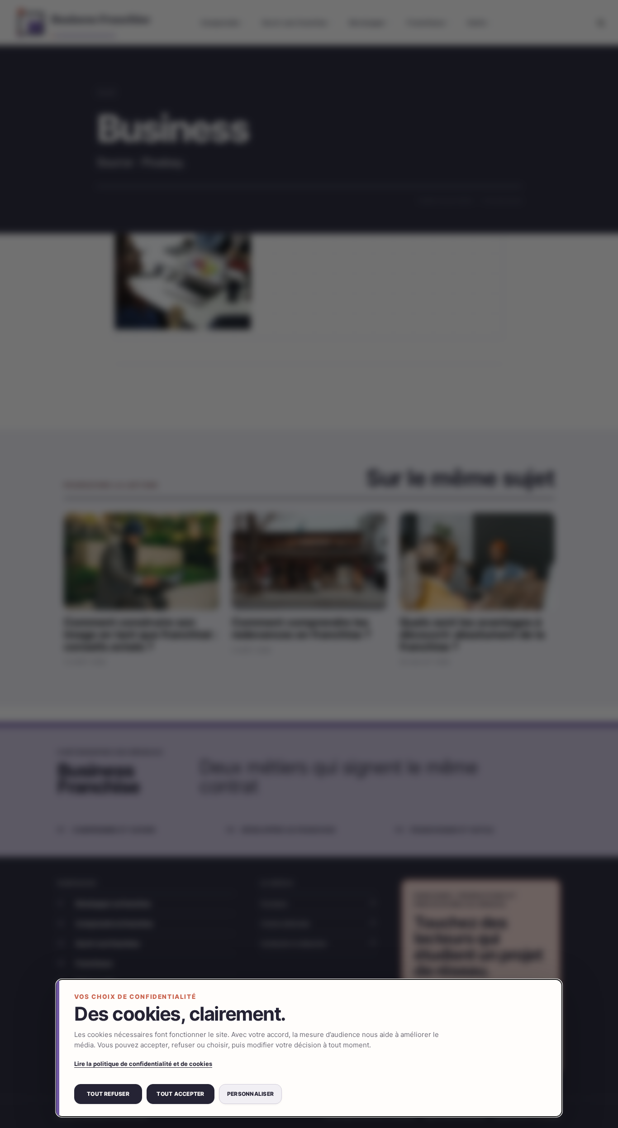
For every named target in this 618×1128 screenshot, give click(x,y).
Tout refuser (108, 1093)
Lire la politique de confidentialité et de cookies (143, 1063)
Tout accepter (180, 1093)
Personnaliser (250, 1093)
